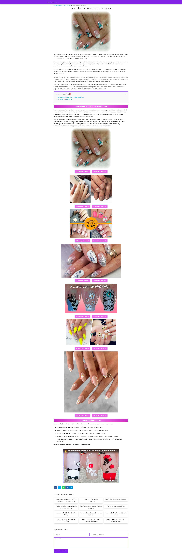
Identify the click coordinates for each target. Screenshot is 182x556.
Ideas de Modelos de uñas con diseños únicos (71, 97)
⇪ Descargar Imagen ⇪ (82, 171)
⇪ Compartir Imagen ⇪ (99, 171)
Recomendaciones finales (65, 99)
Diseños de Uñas (52, 2)
